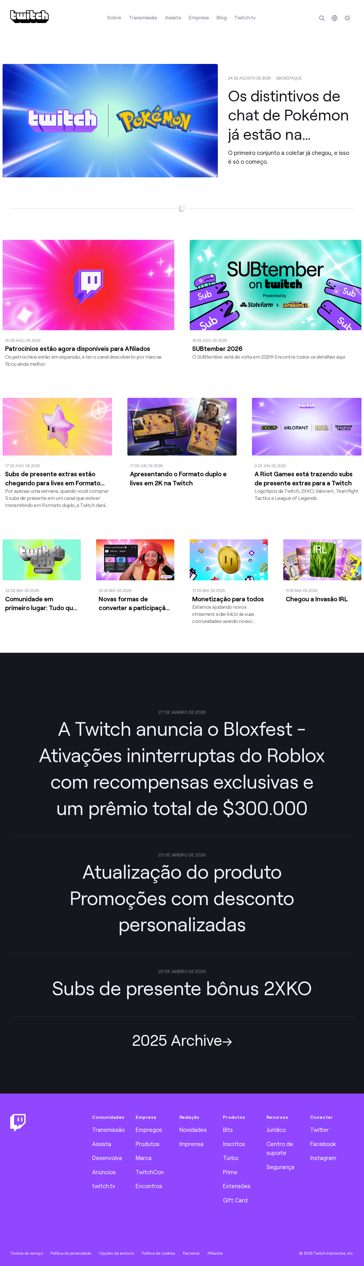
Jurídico (276, 1129)
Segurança (280, 1166)
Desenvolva (107, 1157)
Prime (230, 1172)
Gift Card (235, 1200)
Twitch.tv (245, 17)
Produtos (148, 1143)
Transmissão (143, 17)
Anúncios (104, 1172)
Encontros (149, 1185)
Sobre (114, 17)
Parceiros (191, 1253)
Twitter (319, 1129)
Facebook (323, 1143)
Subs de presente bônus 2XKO (182, 987)
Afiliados (215, 1253)
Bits (228, 1129)
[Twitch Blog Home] (29, 16)
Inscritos (234, 1143)
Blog (221, 17)
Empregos (149, 1129)
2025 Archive (177, 1039)
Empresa (199, 17)
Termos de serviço (26, 1253)
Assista (173, 17)
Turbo (230, 1157)
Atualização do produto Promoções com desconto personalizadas (182, 898)
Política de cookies (158, 1253)
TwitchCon (150, 1172)
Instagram (323, 1157)
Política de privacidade (71, 1253)
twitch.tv (103, 1185)
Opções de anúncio (116, 1253)
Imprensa (191, 1143)
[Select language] (334, 18)
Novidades (193, 1129)
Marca (144, 1157)
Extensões (237, 1185)
